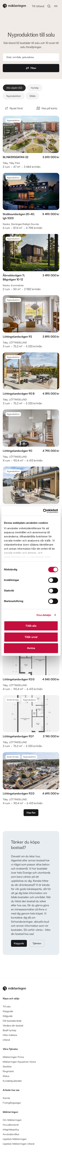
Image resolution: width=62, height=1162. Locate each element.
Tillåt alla (30, 625)
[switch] (53, 580)
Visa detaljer (43, 615)
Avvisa (31, 648)
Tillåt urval (31, 637)
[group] (31, 91)
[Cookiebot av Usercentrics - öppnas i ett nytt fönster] (43, 511)
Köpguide (19, 943)
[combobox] (31, 57)
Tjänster (37, 943)
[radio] (14, 87)
